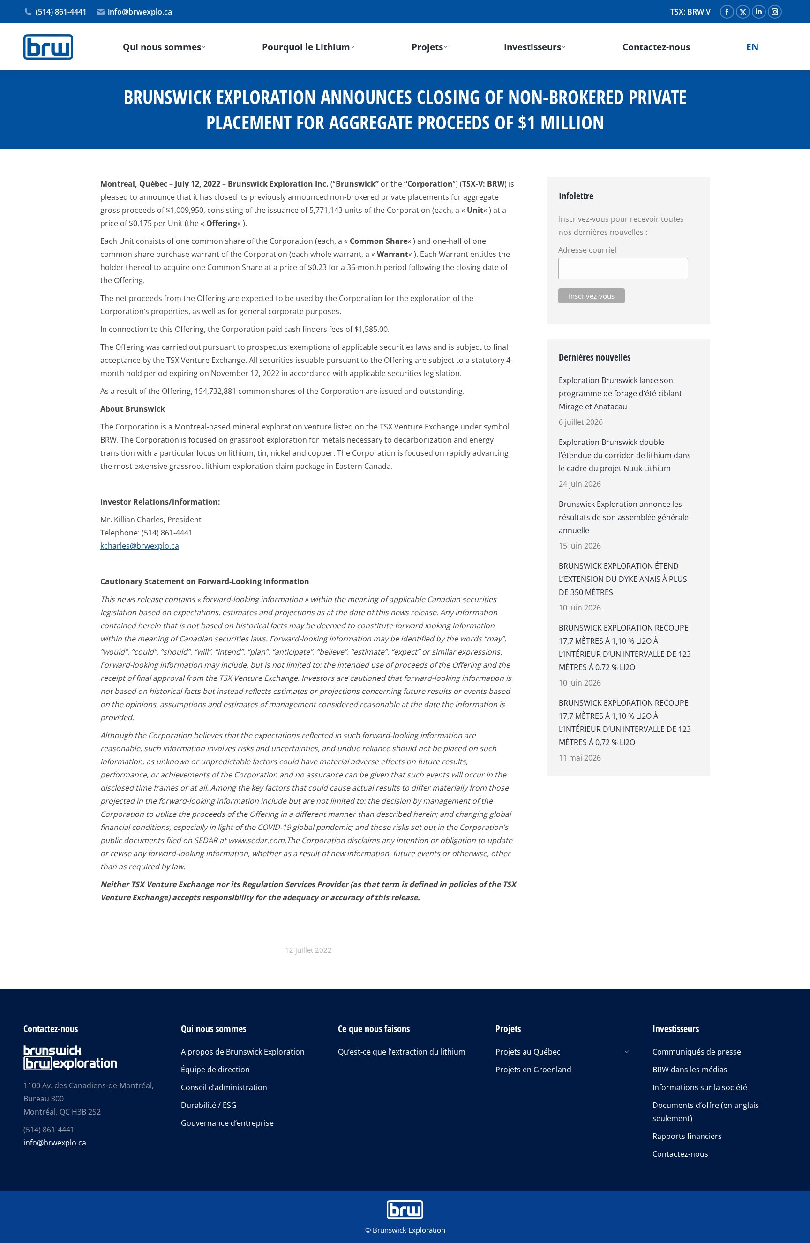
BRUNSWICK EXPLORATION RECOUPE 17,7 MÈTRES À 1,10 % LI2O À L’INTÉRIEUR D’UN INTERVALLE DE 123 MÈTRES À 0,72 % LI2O (625, 647)
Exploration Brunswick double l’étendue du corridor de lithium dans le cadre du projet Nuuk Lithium (625, 455)
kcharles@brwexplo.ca (139, 546)
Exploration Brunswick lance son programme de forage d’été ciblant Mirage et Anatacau (620, 393)
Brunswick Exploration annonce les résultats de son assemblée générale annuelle (624, 517)
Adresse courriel (587, 250)
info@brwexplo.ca (140, 12)
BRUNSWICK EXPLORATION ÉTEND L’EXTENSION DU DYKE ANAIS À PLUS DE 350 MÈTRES (623, 579)
